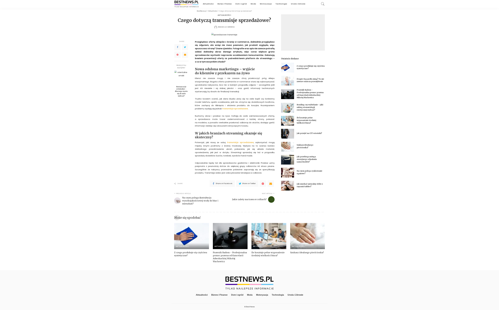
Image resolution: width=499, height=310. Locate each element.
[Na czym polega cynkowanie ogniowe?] (287, 173)
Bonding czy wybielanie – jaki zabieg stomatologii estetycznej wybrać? (310, 107)
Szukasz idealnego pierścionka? (307, 252)
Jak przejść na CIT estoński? (309, 133)
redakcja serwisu (226, 27)
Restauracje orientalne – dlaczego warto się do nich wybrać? (181, 91)
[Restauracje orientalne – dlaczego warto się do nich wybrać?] (181, 77)
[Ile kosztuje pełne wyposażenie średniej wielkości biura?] (287, 121)
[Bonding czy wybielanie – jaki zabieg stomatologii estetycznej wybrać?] (287, 108)
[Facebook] (177, 47)
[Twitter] (185, 47)
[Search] (323, 4)
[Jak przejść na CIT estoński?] (287, 134)
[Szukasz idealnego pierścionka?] (287, 147)
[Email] (185, 54)
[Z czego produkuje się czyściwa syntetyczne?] (287, 67)
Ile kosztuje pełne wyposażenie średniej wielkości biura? (306, 120)
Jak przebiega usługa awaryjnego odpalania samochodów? (307, 159)
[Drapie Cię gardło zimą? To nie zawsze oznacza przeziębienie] (287, 80)
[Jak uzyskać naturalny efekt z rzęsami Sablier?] (287, 186)
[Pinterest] (177, 54)
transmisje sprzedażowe (235, 108)
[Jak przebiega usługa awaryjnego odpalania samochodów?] (287, 160)
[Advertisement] (303, 32)
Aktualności (224, 15)
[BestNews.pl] (186, 3)
